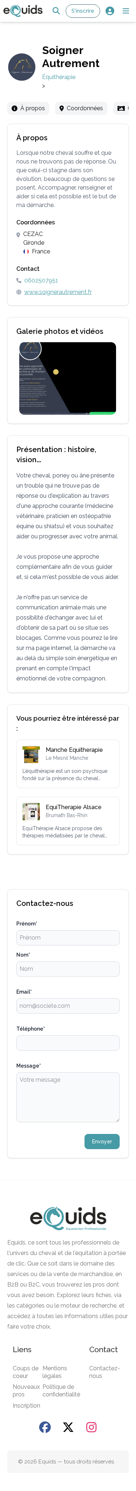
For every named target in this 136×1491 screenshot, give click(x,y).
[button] (125, 11)
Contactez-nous (104, 1372)
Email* (24, 992)
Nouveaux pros (26, 1390)
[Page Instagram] (91, 1427)
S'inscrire (82, 11)
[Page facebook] (45, 1427)
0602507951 (41, 280)
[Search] (56, 11)
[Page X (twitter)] (68, 1427)
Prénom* (26, 924)
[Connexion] (109, 11)
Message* (28, 1066)
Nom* (23, 955)
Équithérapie (58, 77)
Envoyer (102, 1141)
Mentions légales (54, 1372)
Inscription (26, 1405)
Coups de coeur (25, 1372)
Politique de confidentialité (61, 1390)
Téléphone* (30, 1029)
